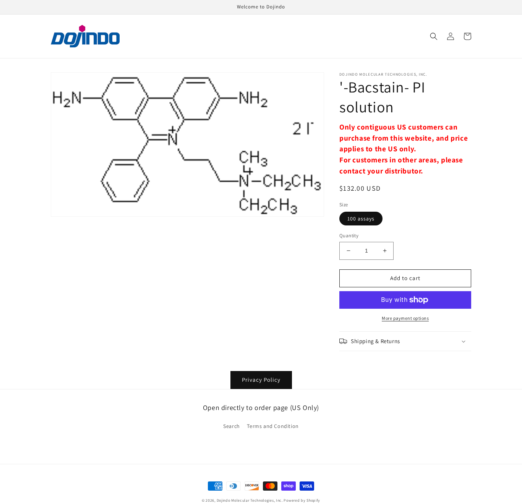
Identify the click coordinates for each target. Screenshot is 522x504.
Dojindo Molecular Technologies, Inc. (250, 500)
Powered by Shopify (302, 500)
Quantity (348, 235)
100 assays (360, 218)
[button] (433, 36)
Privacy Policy (261, 379)
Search (231, 426)
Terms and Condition (272, 426)
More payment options (405, 318)
